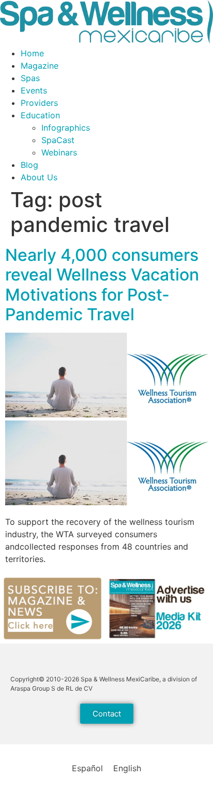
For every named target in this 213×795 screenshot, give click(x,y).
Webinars (59, 152)
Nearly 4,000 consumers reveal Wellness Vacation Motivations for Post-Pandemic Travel (102, 284)
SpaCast (57, 140)
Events (34, 90)
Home (32, 53)
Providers (39, 103)
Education (40, 115)
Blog (29, 165)
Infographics (65, 127)
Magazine (39, 65)
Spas (30, 78)
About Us (39, 177)
